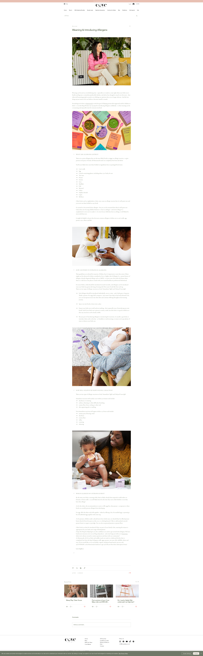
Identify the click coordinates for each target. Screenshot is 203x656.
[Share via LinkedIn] (80, 568)
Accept (196, 653)
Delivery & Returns (104, 642)
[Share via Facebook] (73, 568)
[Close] (201, 653)
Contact (102, 646)
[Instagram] (64, 4)
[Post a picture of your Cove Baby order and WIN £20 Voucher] (101, 591)
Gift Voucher (103, 638)
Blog (86, 640)
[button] (138, 3)
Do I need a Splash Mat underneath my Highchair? (126, 601)
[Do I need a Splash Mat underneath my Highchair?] (127, 591)
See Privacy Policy (123, 653)
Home (86, 638)
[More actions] (130, 26)
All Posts (66, 15)
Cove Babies (88, 644)
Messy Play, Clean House (74, 600)
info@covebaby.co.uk (124, 644)
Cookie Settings (187, 653)
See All (137, 581)
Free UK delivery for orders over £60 (101, 1)
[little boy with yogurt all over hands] (75, 591)
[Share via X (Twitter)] (77, 568)
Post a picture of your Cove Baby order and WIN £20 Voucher (100, 601)
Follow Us (121, 638)
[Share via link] (84, 568)
